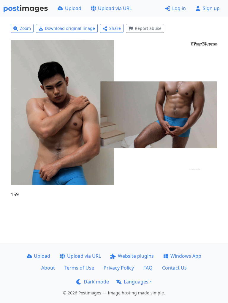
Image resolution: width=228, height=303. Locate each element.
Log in (179, 8)
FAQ (148, 268)
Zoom (25, 28)
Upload (73, 8)
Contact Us (174, 268)
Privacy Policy (119, 268)
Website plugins (136, 256)
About (48, 268)
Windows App (185, 256)
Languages (136, 281)
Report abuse (148, 28)
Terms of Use (79, 268)
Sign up (211, 8)
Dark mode (96, 281)
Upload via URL (115, 8)
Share (115, 28)
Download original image (70, 28)
